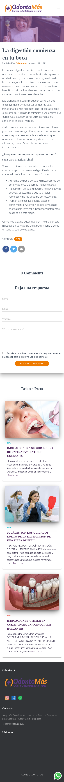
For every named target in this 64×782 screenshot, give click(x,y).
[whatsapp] (20, 698)
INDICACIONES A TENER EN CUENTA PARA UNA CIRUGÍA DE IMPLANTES (29, 624)
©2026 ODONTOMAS (32, 774)
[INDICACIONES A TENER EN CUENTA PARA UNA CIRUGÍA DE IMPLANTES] (32, 592)
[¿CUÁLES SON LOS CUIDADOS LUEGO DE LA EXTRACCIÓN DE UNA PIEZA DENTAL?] (32, 504)
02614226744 (17, 724)
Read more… (13, 475)
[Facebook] (13, 698)
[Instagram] (7, 698)
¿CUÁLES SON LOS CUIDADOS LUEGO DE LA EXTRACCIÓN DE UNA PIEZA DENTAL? (29, 536)
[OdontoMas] (24, 8)
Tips (18, 239)
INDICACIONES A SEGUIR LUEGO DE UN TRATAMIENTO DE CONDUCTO (30, 451)
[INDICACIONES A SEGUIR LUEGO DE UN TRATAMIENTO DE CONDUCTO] (32, 419)
